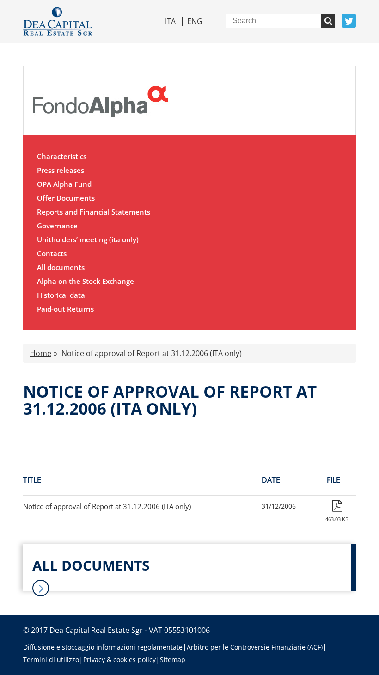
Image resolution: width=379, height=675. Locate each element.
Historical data (61, 295)
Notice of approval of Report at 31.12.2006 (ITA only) (107, 506)
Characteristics (61, 156)
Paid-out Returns (65, 308)
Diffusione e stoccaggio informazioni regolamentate (103, 647)
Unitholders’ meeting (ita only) (88, 239)
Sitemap (172, 659)
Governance (57, 225)
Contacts (52, 253)
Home (40, 353)
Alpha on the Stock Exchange (85, 281)
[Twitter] (349, 21)
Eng (194, 21)
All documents (61, 267)
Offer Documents (66, 197)
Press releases (60, 170)
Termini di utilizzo (51, 659)
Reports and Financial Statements (93, 211)
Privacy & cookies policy (119, 659)
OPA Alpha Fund (64, 184)
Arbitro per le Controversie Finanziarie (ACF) (255, 647)
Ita (170, 21)
